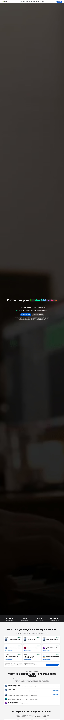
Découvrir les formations (25, 314)
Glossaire (37, 1)
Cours (27, 1)
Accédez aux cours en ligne (38, 314)
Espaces (23, 1)
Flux (21, 1)
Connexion (59, 1)
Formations (31, 1)
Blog (34, 1)
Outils (41, 1)
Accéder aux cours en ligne (52, 664)
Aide (43, 1)
